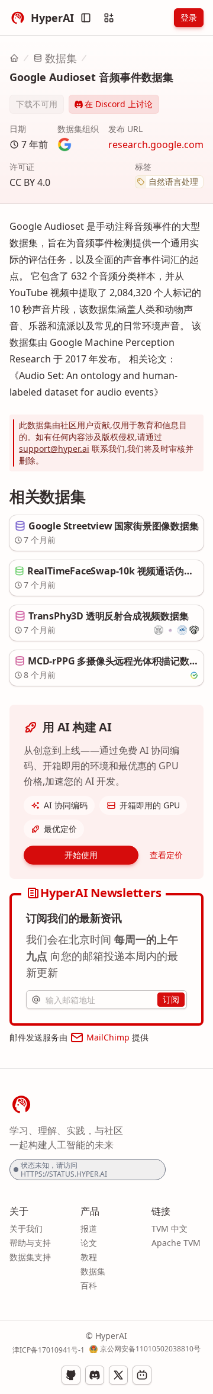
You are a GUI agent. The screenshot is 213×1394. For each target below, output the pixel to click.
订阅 (171, 999)
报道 (88, 1228)
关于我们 (26, 1228)
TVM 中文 (169, 1228)
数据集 (61, 58)
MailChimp (108, 1037)
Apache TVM (176, 1242)
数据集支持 (30, 1257)
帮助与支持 (30, 1242)
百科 (88, 1285)
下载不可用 (36, 104)
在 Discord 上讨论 (119, 104)
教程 (88, 1257)
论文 (88, 1242)
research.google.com (156, 144)
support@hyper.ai (54, 448)
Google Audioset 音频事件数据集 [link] (91, 77)
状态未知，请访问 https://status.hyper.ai (64, 1169)
